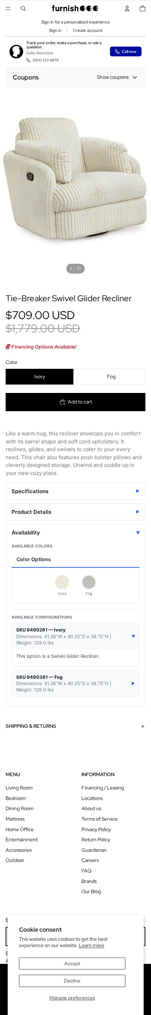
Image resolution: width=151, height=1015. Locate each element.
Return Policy (95, 839)
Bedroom (16, 798)
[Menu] (8, 8)
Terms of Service (99, 819)
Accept (72, 963)
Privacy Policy (96, 829)
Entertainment (22, 839)
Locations (92, 798)
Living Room (19, 788)
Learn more (91, 945)
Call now (129, 51)
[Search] (23, 8)
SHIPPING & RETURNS (31, 726)
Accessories (19, 850)
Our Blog (91, 891)
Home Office (20, 829)
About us (91, 808)
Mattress (15, 819)
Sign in (55, 30)
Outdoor (15, 860)
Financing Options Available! (43, 347)
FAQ (86, 871)
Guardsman (94, 850)
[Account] (127, 8)
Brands (89, 881)
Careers (90, 860)
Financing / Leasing (102, 788)
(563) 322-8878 (46, 60)
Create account (87, 30)
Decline (72, 981)
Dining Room (20, 808)
